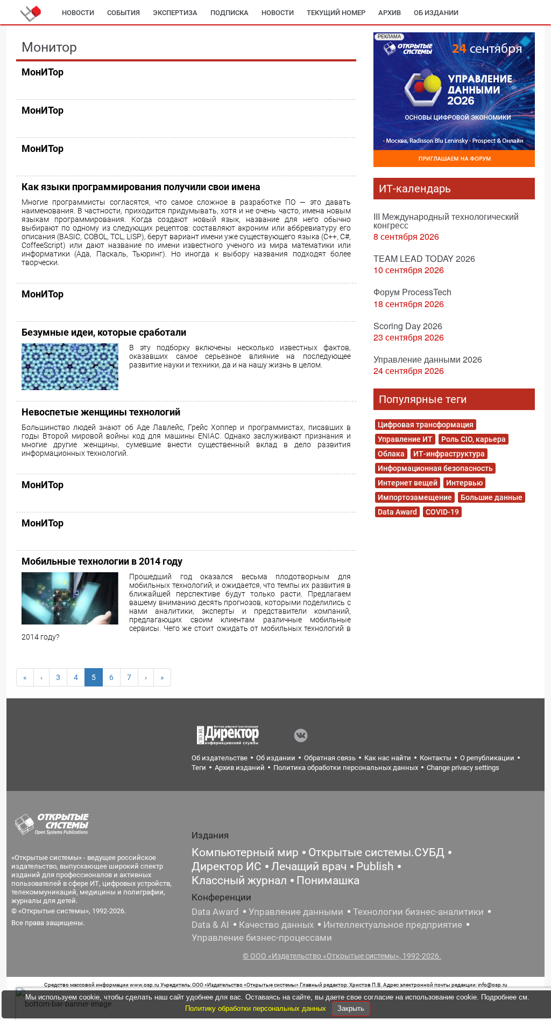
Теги (199, 768)
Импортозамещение (415, 497)
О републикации (487, 758)
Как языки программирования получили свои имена (141, 186)
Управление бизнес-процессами (262, 937)
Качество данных (276, 924)
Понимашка (327, 880)
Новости (78, 13)
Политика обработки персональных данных (345, 768)
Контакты (435, 758)
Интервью (464, 482)
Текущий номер (336, 13)
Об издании (436, 13)
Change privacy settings (463, 768)
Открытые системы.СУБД (376, 852)
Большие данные (491, 497)
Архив (389, 13)
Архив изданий (240, 768)
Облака (391, 453)
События (123, 13)
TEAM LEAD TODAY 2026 (424, 258)
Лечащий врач (309, 866)
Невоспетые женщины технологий (101, 412)
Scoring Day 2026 (407, 326)
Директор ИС (227, 866)
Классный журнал (239, 880)
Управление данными (296, 911)
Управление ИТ (405, 439)
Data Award (397, 512)
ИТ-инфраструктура (449, 453)
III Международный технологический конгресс (446, 220)
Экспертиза (175, 13)
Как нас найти (387, 758)
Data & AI (210, 924)
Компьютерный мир (245, 852)
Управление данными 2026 (427, 359)
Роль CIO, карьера (473, 439)
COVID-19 (442, 512)
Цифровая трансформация (426, 424)
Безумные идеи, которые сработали (104, 332)
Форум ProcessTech (412, 292)
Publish (375, 866)
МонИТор (42, 72)
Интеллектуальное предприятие (392, 924)
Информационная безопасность (435, 468)
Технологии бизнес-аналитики (418, 911)
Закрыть (350, 1008)
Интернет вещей (407, 482)
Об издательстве (220, 758)
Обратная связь (330, 758)
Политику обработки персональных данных (256, 1008)
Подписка (229, 13)
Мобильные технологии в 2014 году (102, 561)
